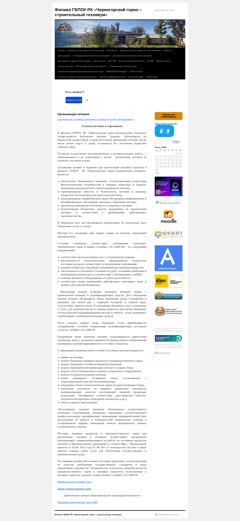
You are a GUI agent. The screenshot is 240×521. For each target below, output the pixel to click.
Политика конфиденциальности (112, 76)
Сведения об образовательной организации (85, 50)
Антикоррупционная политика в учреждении (91, 55)
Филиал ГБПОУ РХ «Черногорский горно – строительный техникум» (98, 11)
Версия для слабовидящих (168, 115)
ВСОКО (151, 61)
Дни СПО (112, 61)
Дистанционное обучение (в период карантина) (132, 55)
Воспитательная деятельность (132, 61)
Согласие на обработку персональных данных (77, 76)
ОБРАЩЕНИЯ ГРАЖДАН (116, 71)
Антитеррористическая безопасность (91, 66)
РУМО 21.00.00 (136, 71)
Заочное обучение (65, 66)
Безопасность (100, 61)
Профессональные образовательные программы (140, 50)
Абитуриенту (112, 50)
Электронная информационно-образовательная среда (80, 71)
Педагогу (168, 50)
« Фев (157, 173)
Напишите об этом (73, 100)
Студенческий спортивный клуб (123, 66)
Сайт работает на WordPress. (169, 514)
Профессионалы (164, 61)
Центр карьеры (64, 55)
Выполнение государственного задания (74, 61)
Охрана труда (152, 76)
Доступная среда (136, 76)
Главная (61, 50)
